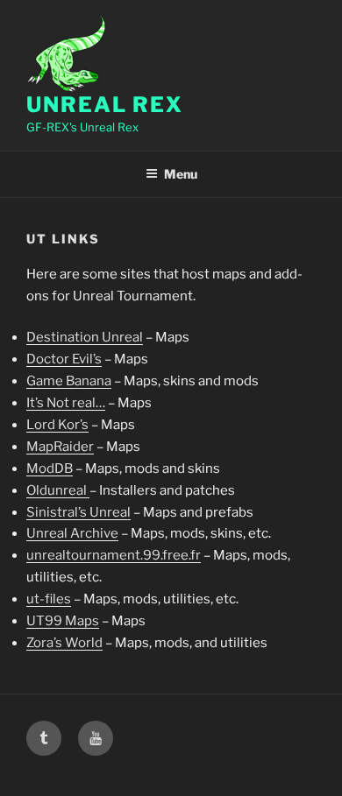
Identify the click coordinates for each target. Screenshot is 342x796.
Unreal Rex (104, 104)
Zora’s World (64, 643)
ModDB (49, 468)
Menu (180, 173)
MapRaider (60, 446)
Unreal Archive (72, 533)
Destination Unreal (84, 337)
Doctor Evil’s (64, 359)
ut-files (48, 599)
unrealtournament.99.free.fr (113, 555)
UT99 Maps (62, 621)
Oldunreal (57, 490)
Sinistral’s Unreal (78, 512)
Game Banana (68, 381)
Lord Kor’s (57, 425)
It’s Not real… (65, 403)
